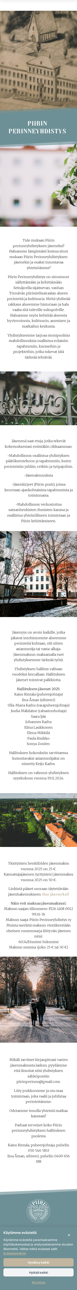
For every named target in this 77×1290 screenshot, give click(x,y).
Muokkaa (38, 1282)
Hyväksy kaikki (38, 1262)
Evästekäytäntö (14, 1253)
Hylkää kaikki (38, 1272)
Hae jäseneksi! (55, 894)
